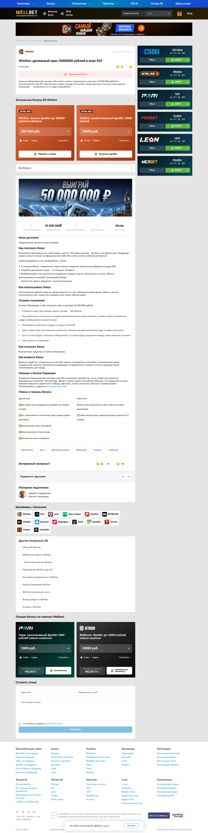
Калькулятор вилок (166, 788)
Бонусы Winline (27, 450)
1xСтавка (177, 50)
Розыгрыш (97, 450)
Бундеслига (92, 796)
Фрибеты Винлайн (96, 761)
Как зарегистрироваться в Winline (40, 577)
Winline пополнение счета (36, 592)
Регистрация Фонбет (167, 765)
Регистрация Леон (166, 761)
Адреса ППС (128, 799)
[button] (128, 100)
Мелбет (177, 160)
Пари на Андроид (25, 757)
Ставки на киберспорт (27, 802)
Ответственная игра (132, 803)
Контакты (126, 788)
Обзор (152, 60)
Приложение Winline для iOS (38, 570)
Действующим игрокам (60, 450)
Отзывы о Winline (32, 607)
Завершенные (81, 450)
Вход (189, 13)
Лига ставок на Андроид (28, 768)
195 (183, 141)
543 (183, 53)
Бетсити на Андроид (26, 772)
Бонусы (55, 753)
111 (183, 119)
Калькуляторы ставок (168, 784)
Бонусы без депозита (62, 757)
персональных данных (54, 724)
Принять (131, 826)
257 (183, 75)
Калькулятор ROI (165, 796)
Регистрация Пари (166, 757)
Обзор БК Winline (32, 547)
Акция (42, 450)
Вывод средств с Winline (35, 599)
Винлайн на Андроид (27, 753)
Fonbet (177, 116)
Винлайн (55, 765)
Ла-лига (90, 799)
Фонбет (90, 772)
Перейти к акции (47, 154)
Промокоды (128, 753)
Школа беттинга (130, 796)
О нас (125, 784)
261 (183, 97)
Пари (53, 768)
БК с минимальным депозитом (26, 789)
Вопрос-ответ (128, 792)
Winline (177, 72)
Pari (177, 94)
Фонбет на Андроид (26, 765)
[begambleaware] (159, 815)
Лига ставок (57, 799)
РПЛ (88, 788)
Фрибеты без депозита (98, 757)
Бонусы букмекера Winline (36, 584)
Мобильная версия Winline (37, 555)
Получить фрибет (108, 154)
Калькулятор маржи (167, 792)
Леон (53, 772)
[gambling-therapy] (178, 815)
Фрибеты (91, 753)
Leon (177, 138)
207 (183, 163)
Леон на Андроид (25, 761)
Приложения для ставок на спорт (28, 796)
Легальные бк (23, 784)
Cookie (105, 826)
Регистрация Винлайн (168, 753)
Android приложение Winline (37, 562)
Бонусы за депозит (61, 761)
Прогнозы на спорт (96, 784)
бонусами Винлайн (56, 386)
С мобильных (113, 450)
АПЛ (88, 792)
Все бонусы (25, 168)
